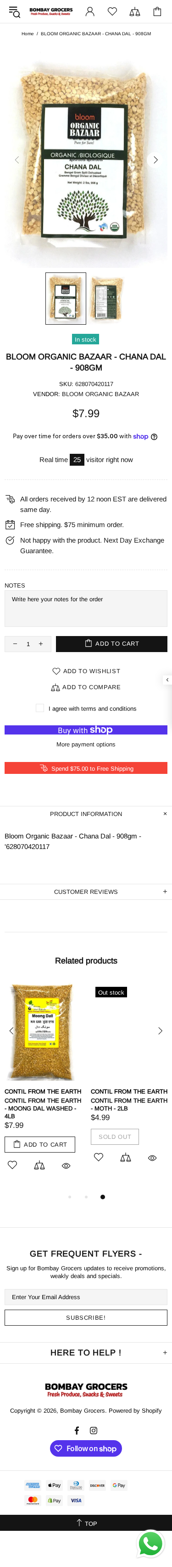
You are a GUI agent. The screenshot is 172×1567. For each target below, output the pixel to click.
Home (28, 33)
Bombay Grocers (51, 11)
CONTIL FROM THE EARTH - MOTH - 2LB (129, 1104)
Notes (15, 585)
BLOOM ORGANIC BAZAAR (100, 394)
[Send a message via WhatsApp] (150, 1544)
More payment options (86, 744)
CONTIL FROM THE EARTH (43, 1091)
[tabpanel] (43, 1087)
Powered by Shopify (135, 1410)
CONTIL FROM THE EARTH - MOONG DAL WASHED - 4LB (43, 1108)
